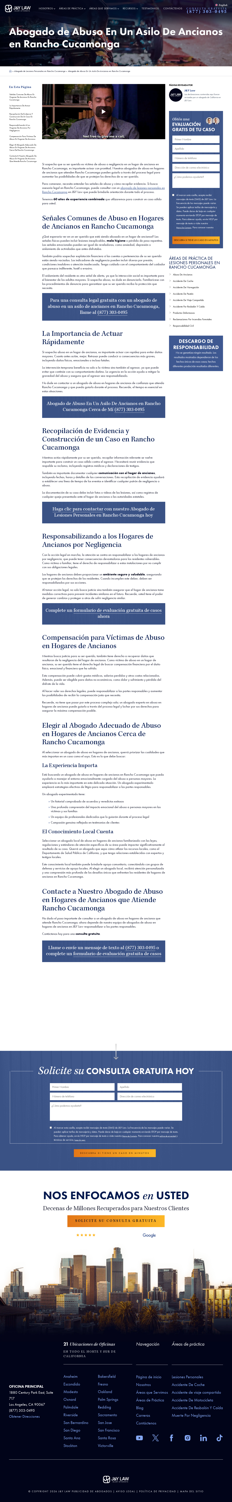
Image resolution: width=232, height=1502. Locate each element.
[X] (155, 1439)
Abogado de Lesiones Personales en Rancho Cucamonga (39, 71)
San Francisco (109, 1430)
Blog (139, 1407)
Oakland (105, 1391)
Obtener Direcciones (24, 1416)
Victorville (105, 1445)
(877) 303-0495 (207, 12)
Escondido (71, 1384)
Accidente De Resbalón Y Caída (197, 1407)
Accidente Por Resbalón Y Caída (189, 306)
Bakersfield (107, 1376)
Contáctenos (172, 8)
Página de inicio (148, 1376)
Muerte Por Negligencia (191, 1415)
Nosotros (46, 8)
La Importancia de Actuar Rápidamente (19, 106)
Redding (104, 1407)
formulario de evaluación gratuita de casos (118, 610)
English (223, 5)
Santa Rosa (107, 1437)
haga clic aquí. (80, 1140)
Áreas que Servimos (103, 8)
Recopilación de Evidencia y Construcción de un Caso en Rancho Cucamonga (21, 116)
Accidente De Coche (183, 280)
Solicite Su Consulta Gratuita (116, 1221)
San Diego (71, 1430)
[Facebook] (171, 1439)
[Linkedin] (203, 1439)
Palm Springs (108, 1399)
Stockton (70, 1445)
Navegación (147, 1344)
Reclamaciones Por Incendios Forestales (192, 319)
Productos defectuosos (184, 312)
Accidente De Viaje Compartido (188, 300)
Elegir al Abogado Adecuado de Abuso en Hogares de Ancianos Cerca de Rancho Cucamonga (22, 147)
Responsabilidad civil (183, 325)
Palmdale (70, 1407)
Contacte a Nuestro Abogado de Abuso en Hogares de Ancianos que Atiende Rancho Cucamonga (23, 158)
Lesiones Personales (187, 1376)
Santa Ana (71, 1437)
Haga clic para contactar (78, 509)
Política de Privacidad (157, 1491)
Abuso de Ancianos (182, 274)
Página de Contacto (183, 228)
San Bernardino (75, 1422)
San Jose (105, 1422)
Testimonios (150, 8)
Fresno (103, 1384)
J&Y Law (64, 1491)
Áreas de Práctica (71, 8)
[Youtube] (139, 1439)
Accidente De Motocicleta (192, 1400)
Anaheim (70, 1376)
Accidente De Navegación (186, 287)
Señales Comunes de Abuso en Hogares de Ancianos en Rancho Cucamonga (22, 97)
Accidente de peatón (183, 293)
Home (10, 71)
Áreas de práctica (188, 1344)
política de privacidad (168, 1136)
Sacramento (107, 1414)
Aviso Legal (125, 1491)
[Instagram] (187, 1439)
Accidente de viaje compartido (196, 1392)
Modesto (70, 1391)
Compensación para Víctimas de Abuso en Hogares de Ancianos (22, 137)
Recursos (129, 8)
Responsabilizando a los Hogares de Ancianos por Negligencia (19, 128)
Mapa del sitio (192, 1491)
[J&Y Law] (18, 8)
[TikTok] (219, 1439)
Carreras (143, 1415)
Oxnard (69, 1399)
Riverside (70, 1414)
